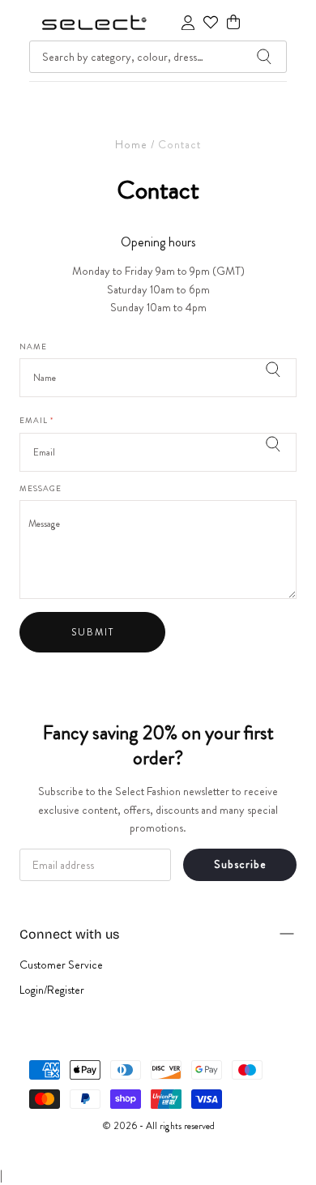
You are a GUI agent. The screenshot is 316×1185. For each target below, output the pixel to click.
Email (36, 421)
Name (33, 348)
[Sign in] (188, 22)
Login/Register (51, 990)
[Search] (264, 56)
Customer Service (61, 964)
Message (40, 489)
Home (131, 144)
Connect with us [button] (69, 934)
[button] (233, 22)
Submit (92, 632)
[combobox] (158, 57)
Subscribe (240, 864)
